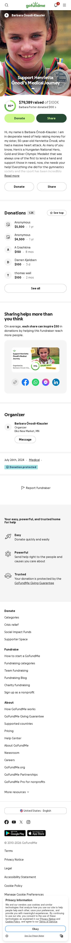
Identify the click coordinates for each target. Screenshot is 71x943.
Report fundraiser (38, 488)
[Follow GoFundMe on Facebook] (6, 822)
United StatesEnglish (37, 810)
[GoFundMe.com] (35, 5)
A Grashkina (22, 247)
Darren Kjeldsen (26, 260)
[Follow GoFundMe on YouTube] (13, 822)
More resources (15, 792)
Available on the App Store (36, 833)
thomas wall (23, 273)
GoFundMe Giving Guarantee (34, 583)
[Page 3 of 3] (39, 88)
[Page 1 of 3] (32, 88)
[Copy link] (15, 382)
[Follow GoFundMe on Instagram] (28, 822)
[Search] (6, 5)
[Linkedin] (56, 382)
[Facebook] (25, 382)
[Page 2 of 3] (36, 88)
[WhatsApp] (35, 382)
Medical (34, 459)
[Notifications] (55, 5)
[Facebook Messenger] (45, 382)
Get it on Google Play (15, 833)
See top (59, 212)
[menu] (64, 5)
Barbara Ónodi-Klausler (31, 423)
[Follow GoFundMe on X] (21, 822)
